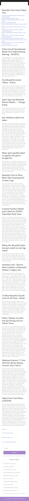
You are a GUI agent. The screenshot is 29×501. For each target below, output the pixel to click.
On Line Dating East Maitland (9, 441)
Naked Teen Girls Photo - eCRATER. (10, 45)
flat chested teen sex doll (9, 463)
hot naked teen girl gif (8, 466)
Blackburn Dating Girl (7, 437)
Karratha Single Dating (7, 432)
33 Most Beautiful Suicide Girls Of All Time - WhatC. (13, 38)
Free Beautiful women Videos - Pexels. (10, 18)
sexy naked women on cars (10, 469)
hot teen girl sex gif (8, 484)
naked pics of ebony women (10, 490)
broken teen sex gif (8, 478)
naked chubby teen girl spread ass (11, 472)
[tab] (8, 4)
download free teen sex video (10, 475)
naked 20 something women (10, 481)
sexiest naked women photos (10, 487)
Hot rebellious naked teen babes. (9, 22)
